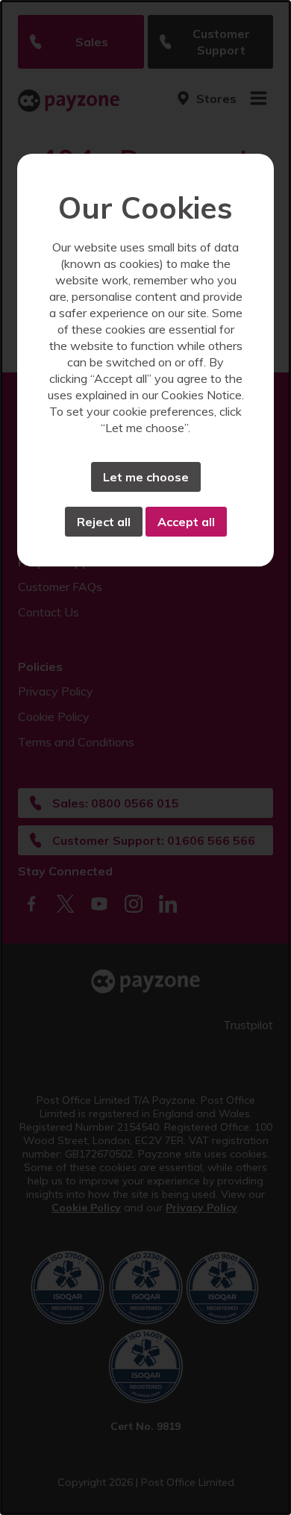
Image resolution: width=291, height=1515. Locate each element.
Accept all (186, 521)
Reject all (104, 521)
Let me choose (146, 476)
